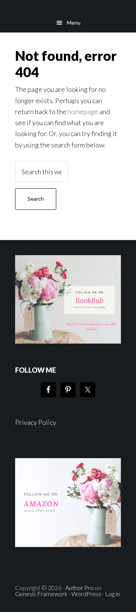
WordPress (86, 593)
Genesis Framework (41, 593)
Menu (73, 22)
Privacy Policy (35, 422)
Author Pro (79, 587)
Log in (112, 593)
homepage (83, 111)
